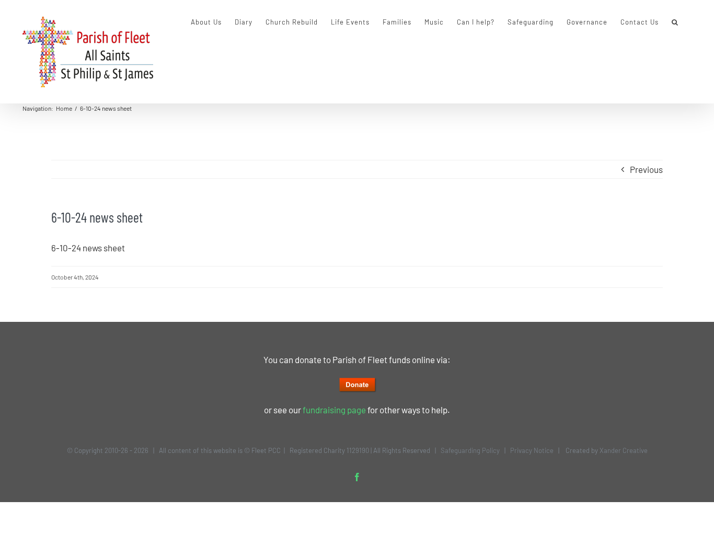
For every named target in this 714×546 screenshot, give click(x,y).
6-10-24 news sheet (88, 247)
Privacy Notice (532, 450)
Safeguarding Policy (470, 450)
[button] (675, 22)
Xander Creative (624, 450)
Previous (646, 169)
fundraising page (334, 409)
